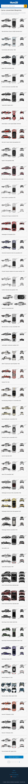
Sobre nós (14, 772)
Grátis (14, 770)
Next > (19, 762)
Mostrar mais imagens (14, 757)
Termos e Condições (14, 774)
